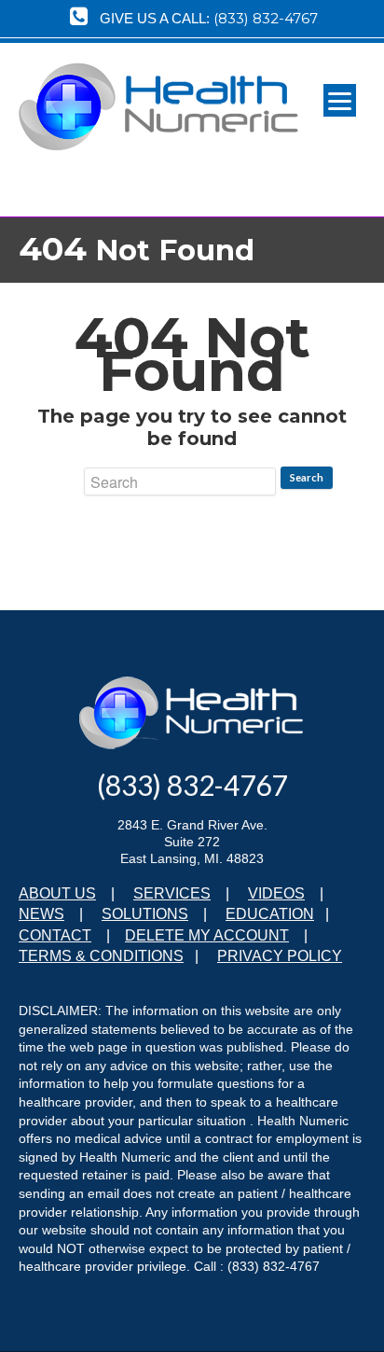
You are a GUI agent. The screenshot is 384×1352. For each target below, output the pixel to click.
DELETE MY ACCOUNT (207, 935)
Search (306, 477)
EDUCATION (270, 914)
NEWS (41, 914)
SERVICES (172, 893)
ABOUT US (57, 893)
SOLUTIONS (145, 914)
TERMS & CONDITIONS (101, 956)
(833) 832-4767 (265, 18)
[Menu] (340, 100)
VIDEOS (276, 893)
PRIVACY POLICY (279, 956)
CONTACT (55, 935)
